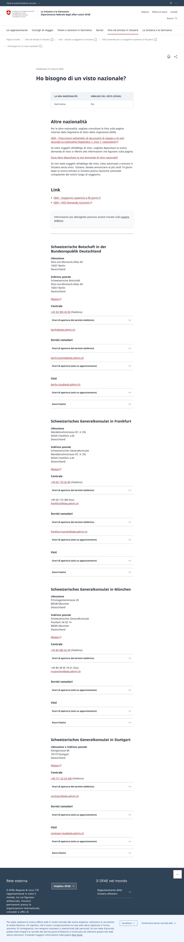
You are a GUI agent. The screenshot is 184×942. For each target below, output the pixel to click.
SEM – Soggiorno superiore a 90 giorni (76, 197)
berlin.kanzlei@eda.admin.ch (67, 357)
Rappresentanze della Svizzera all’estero (109, 891)
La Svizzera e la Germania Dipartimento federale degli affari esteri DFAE (65, 13)
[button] (17, 30)
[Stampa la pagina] (168, 56)
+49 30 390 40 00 (60, 312)
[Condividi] (175, 56)
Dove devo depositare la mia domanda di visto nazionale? (84, 157)
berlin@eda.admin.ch (63, 329)
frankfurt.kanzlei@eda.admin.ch (69, 531)
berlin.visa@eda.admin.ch (65, 384)
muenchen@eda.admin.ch (66, 671)
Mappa (55, 299)
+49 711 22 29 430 (61, 778)
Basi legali (77, 934)
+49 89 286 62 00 (60, 650)
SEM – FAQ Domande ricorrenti (71, 202)
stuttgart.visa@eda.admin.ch (67, 833)
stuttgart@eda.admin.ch (65, 796)
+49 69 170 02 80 (60, 482)
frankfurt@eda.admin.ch (65, 503)
